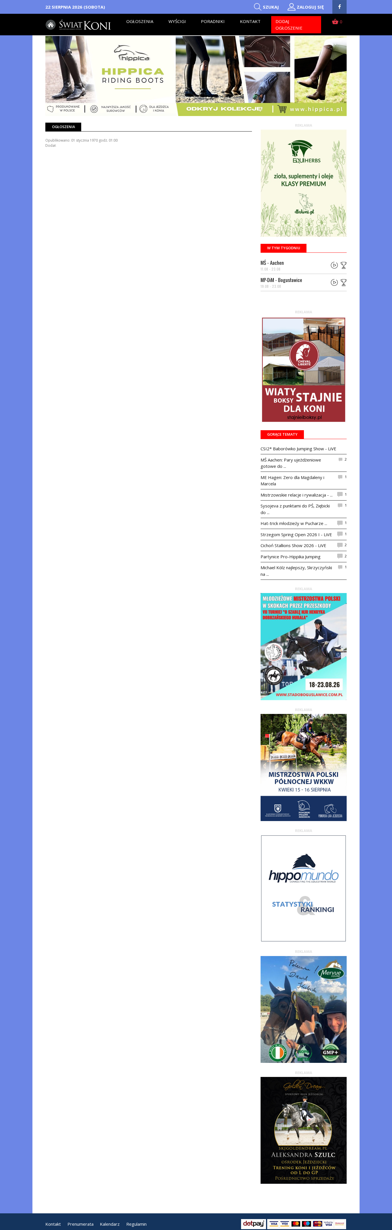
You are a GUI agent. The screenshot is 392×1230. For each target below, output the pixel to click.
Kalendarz (110, 1224)
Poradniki (213, 21)
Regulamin (136, 1224)
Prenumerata (80, 1224)
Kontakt (250, 21)
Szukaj (271, 7)
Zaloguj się (310, 7)
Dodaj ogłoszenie (288, 24)
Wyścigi (177, 21)
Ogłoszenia (139, 21)
